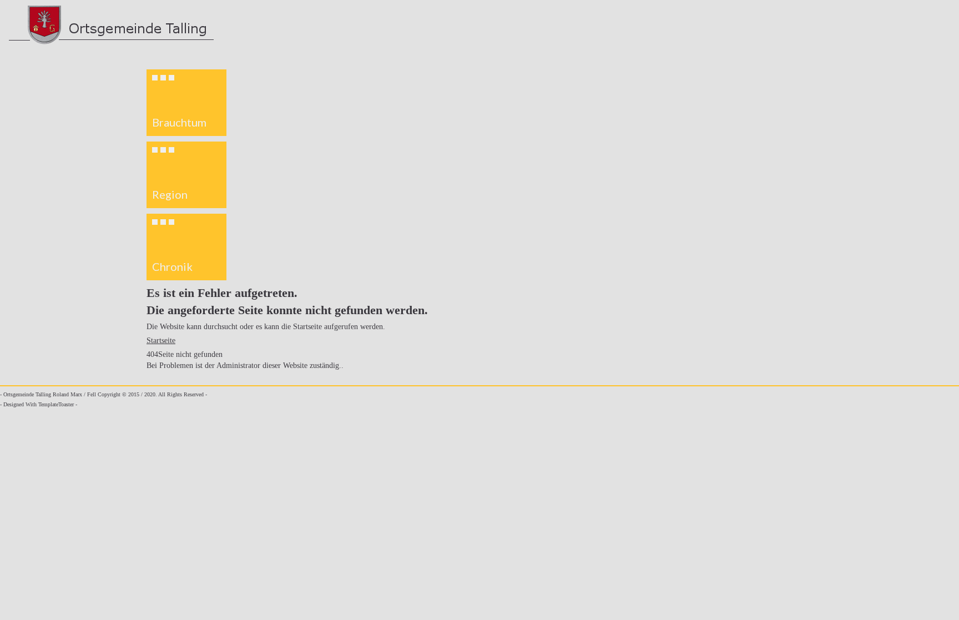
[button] (186, 102)
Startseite (161, 340)
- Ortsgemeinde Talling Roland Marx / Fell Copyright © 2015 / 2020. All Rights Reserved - (103, 394)
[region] (186, 174)
